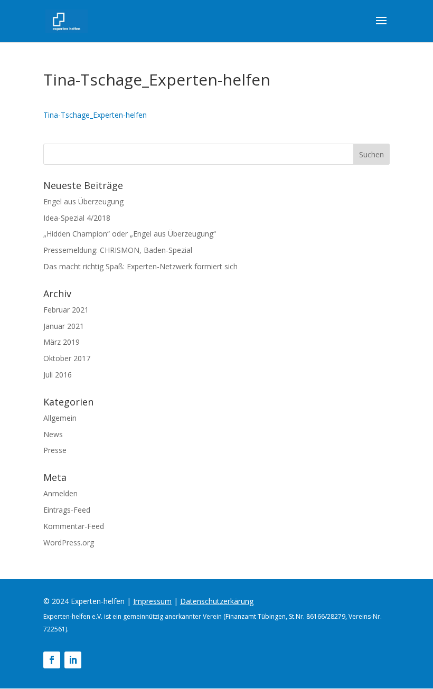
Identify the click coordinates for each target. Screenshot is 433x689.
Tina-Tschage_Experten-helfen (95, 115)
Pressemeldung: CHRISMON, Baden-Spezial (117, 250)
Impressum (152, 601)
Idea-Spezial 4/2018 (76, 218)
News (53, 434)
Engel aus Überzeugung (83, 201)
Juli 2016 (57, 375)
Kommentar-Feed (73, 526)
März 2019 (61, 342)
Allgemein (60, 418)
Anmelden (60, 493)
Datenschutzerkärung (216, 601)
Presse (55, 450)
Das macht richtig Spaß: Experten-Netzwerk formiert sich (140, 266)
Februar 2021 (66, 310)
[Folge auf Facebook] (51, 660)
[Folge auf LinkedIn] (72, 660)
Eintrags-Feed (66, 510)
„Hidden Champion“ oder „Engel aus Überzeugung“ (129, 234)
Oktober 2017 (66, 358)
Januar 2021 (63, 326)
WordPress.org (68, 542)
